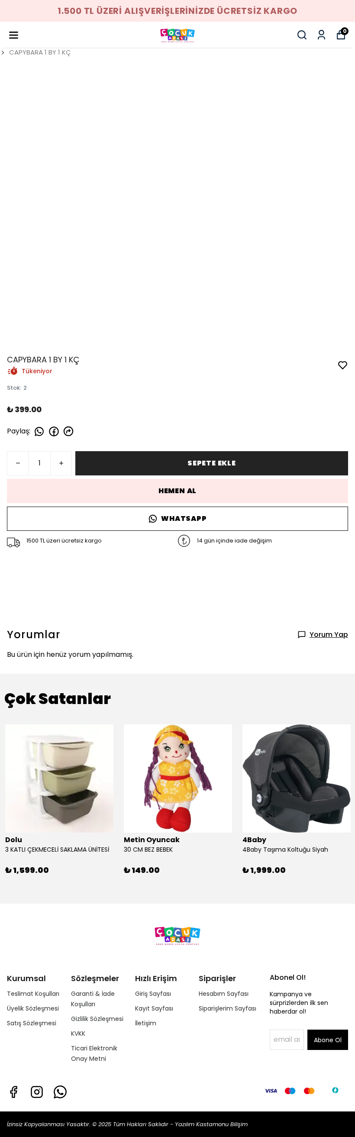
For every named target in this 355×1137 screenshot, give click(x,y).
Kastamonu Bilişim (221, 1124)
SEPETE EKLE (211, 463)
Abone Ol (328, 1040)
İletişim (145, 1023)
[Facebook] (13, 1091)
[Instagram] (36, 1091)
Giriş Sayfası (153, 993)
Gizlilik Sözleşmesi (97, 1018)
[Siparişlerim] (321, 34)
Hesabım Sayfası (223, 993)
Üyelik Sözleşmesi (33, 1008)
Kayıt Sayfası (154, 1008)
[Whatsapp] (60, 1091)
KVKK (78, 1033)
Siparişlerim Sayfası (227, 1008)
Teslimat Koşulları (33, 993)
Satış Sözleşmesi (31, 1023)
